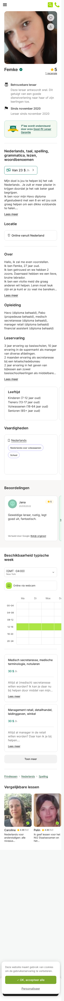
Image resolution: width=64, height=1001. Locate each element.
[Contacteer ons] (57, 4)
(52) (27, 830)
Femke (11, 69)
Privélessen (10, 776)
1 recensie (51, 73)
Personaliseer (31, 988)
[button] (50, 17)
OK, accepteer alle (31, 980)
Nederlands (18, 440)
